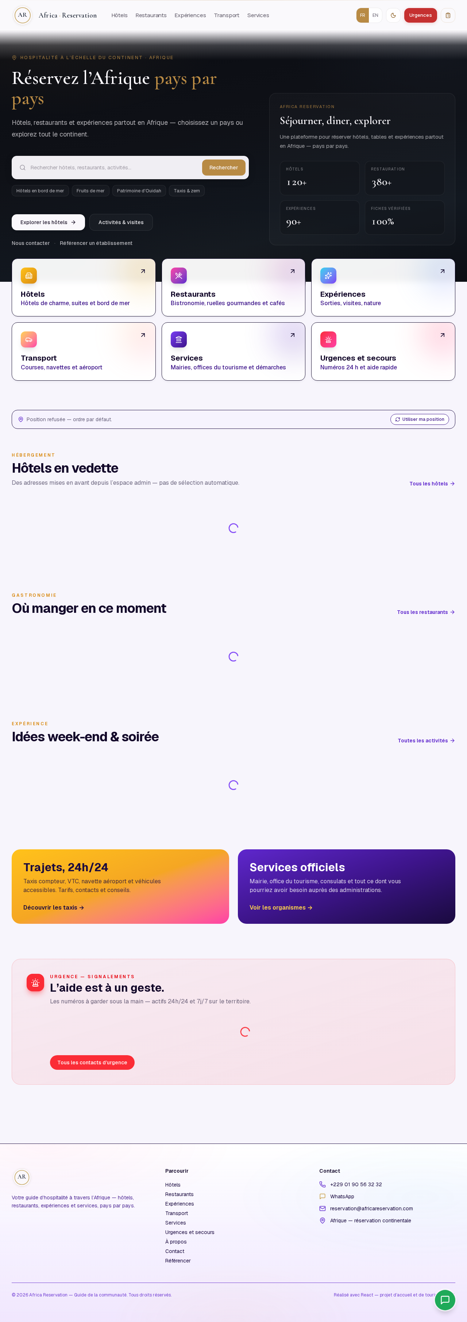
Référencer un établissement (96, 243)
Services (258, 15)
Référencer (178, 1260)
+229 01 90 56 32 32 (356, 1184)
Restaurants (151, 15)
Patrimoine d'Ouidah (139, 191)
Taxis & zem (187, 191)
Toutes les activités (423, 740)
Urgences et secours (190, 1232)
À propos (176, 1241)
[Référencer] (448, 15)
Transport (226, 15)
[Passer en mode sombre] (393, 15)
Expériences (190, 15)
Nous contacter (31, 243)
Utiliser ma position (423, 419)
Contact (174, 1251)
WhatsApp (342, 1196)
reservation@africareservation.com (371, 1208)
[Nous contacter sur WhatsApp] (445, 1300)
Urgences (420, 15)
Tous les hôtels (428, 483)
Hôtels (120, 15)
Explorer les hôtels (43, 222)
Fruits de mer (91, 191)
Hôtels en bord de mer (40, 191)
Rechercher (223, 167)
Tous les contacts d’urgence (92, 1062)
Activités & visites (121, 222)
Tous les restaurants (422, 612)
